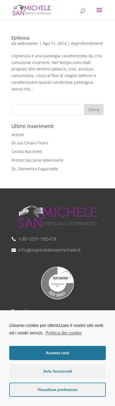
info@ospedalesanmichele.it (49, 250)
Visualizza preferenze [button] (57, 389)
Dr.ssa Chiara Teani (29, 143)
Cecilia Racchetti (26, 151)
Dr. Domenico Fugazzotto (34, 168)
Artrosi (17, 134)
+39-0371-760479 (37, 239)
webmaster (27, 43)
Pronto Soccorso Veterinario (37, 160)
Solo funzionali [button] (57, 371)
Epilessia (20, 38)
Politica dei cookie (63, 333)
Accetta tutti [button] (57, 353)
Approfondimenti (87, 43)
